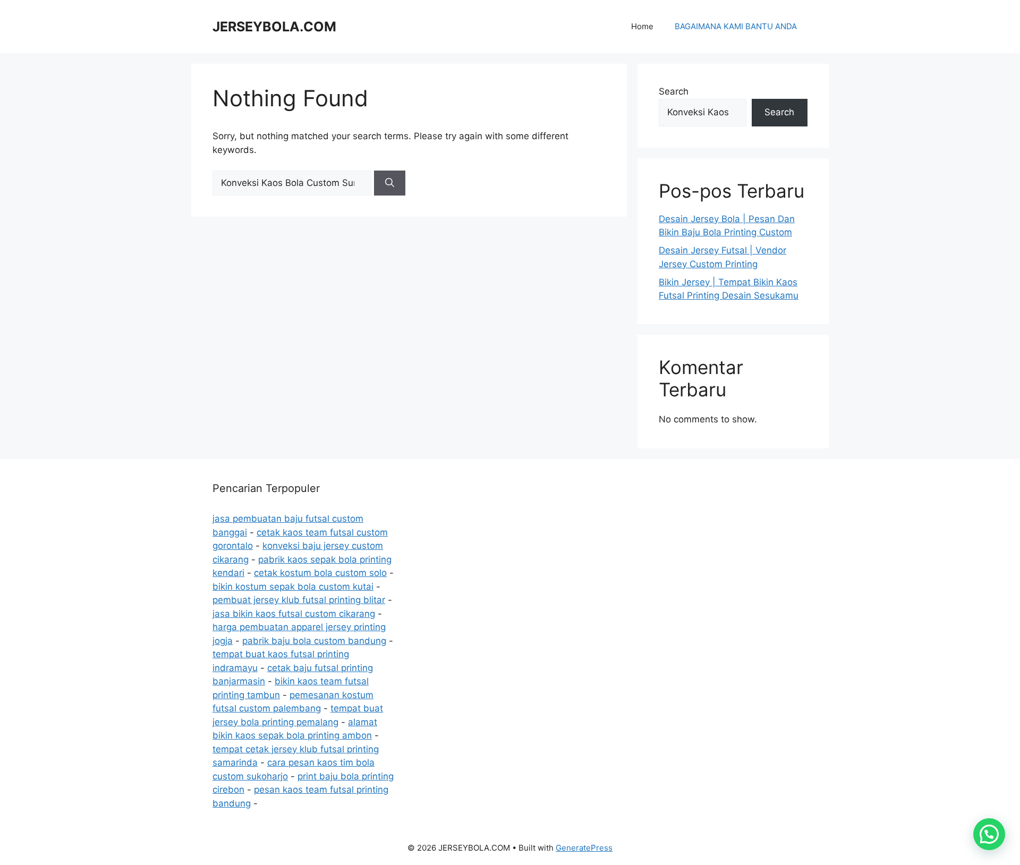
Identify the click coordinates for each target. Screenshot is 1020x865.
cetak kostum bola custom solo (320, 572)
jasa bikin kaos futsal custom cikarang (293, 613)
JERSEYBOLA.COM (274, 27)
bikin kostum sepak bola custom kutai (292, 586)
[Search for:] (293, 182)
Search (673, 91)
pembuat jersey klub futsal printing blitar (298, 600)
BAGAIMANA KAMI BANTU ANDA (736, 26)
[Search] (389, 183)
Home (642, 26)
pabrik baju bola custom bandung (314, 640)
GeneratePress (584, 848)
